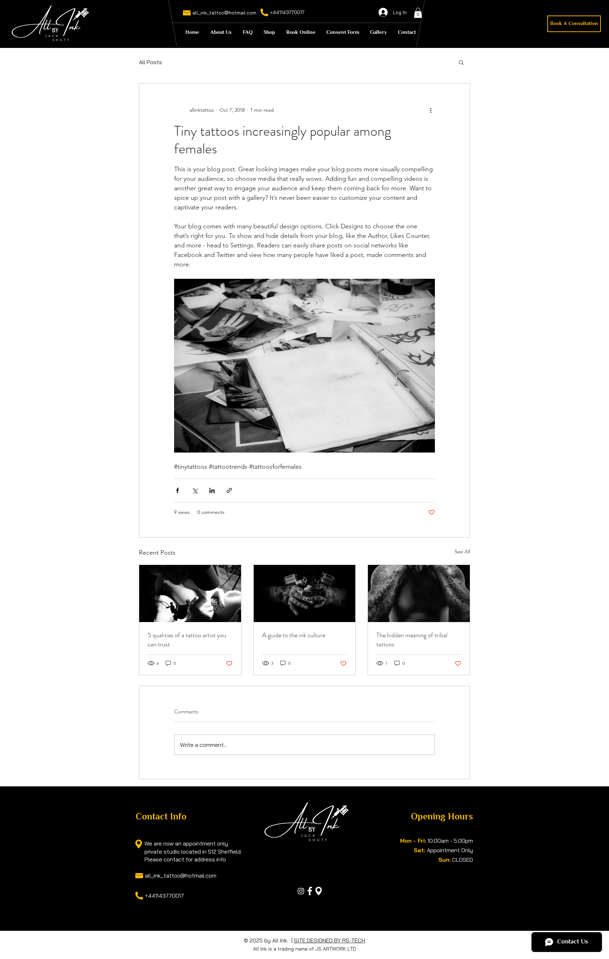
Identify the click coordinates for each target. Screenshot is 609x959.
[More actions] (430, 110)
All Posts (150, 62)
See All (462, 551)
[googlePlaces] (318, 891)
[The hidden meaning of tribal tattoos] (419, 593)
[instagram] (301, 891)
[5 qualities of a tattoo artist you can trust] (190, 593)
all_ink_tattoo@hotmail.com (224, 13)
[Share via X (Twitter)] (194, 490)
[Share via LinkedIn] (212, 490)
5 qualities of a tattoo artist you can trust (187, 640)
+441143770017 (287, 12)
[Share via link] (229, 490)
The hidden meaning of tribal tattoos (412, 640)
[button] (418, 13)
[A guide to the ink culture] (305, 593)
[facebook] (310, 891)
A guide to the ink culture (293, 635)
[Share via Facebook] (177, 490)
